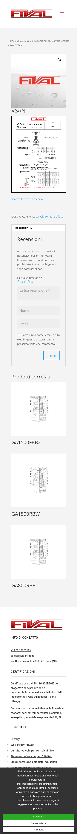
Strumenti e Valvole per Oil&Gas (31, 756)
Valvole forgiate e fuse (49, 216)
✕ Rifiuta (38, 829)
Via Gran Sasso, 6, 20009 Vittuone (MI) (33, 661)
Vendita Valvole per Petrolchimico (32, 750)
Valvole (21, 40)
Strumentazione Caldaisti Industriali (34, 762)
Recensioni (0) (24, 227)
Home (11, 40)
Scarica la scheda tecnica (27, 199)
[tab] (38, 228)
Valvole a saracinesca (38, 40)
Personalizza (38, 823)
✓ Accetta (38, 816)
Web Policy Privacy (23, 744)
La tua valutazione (29, 278)
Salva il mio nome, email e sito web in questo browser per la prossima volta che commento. (38, 339)
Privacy (15, 739)
